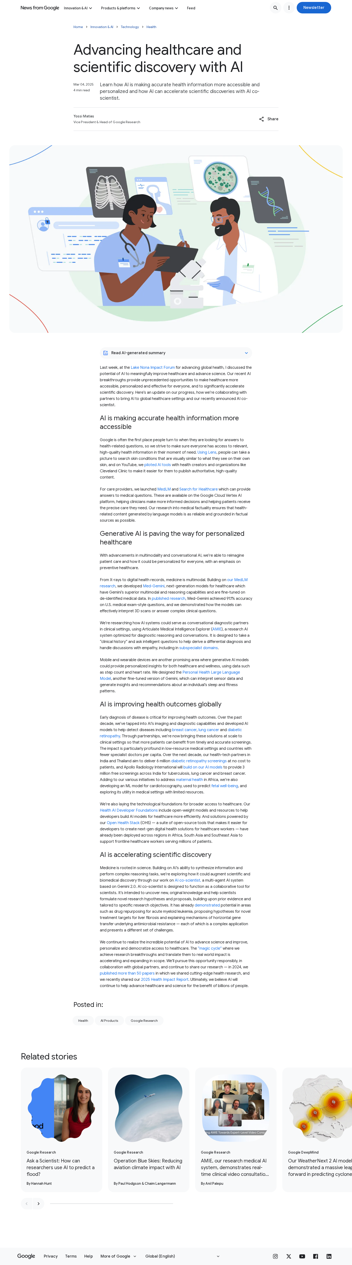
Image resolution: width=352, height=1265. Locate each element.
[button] (314, 7)
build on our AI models (202, 767)
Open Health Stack (123, 822)
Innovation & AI (76, 8)
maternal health (189, 779)
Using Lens (207, 452)
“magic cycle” (210, 948)
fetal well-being (224, 786)
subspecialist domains (198, 648)
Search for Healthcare (198, 489)
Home (78, 27)
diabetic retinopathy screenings (199, 761)
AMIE (216, 629)
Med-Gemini (154, 586)
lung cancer (209, 730)
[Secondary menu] (289, 7)
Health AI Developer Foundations (129, 810)
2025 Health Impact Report (164, 979)
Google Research (144, 1020)
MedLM (164, 489)
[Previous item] (26, 1203)
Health (151, 27)
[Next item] (38, 1203)
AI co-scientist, (188, 880)
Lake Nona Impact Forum (153, 367)
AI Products (109, 1020)
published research (168, 598)
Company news (161, 8)
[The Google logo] (26, 1256)
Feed (191, 8)
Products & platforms (118, 8)
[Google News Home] (40, 7)
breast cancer (184, 730)
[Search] (275, 7)
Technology (130, 27)
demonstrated (207, 905)
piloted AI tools (157, 464)
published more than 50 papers (127, 973)
